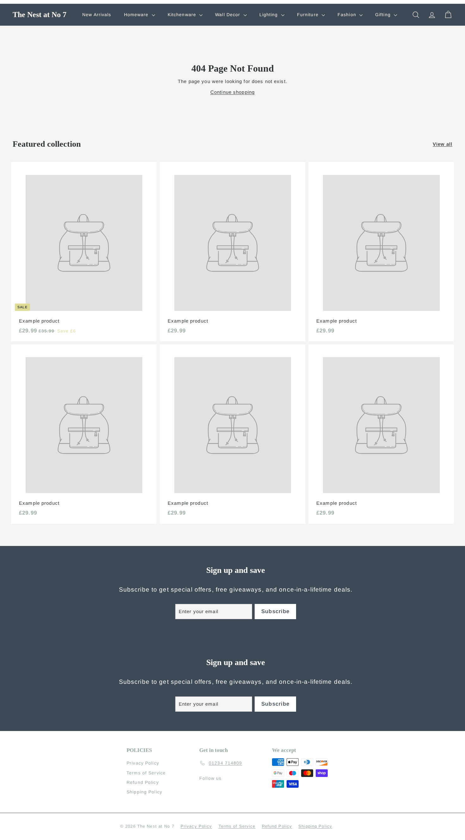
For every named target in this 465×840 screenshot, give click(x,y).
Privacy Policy (143, 763)
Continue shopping (232, 92)
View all (442, 144)
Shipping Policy (144, 791)
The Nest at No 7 (39, 14)
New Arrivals (96, 14)
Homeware (137, 14)
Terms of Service (146, 772)
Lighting (269, 14)
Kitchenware (183, 14)
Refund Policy (143, 782)
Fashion (348, 14)
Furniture (308, 14)
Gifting (383, 14)
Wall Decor (228, 14)
